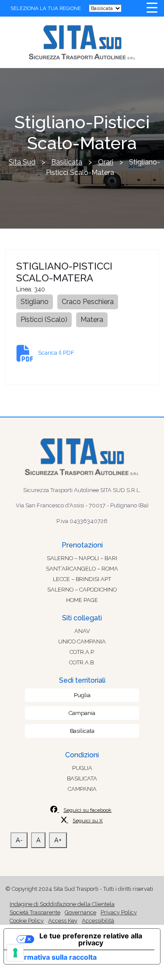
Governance (80, 912)
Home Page (82, 600)
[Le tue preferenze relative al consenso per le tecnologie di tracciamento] (15, 952)
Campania (82, 713)
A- (19, 840)
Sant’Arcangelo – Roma (82, 568)
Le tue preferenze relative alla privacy (90, 939)
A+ (58, 840)
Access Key (62, 920)
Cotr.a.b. (82, 662)
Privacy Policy (119, 912)
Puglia (82, 695)
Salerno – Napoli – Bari (82, 558)
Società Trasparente (35, 912)
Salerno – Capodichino (82, 589)
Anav (82, 631)
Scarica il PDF (56, 352)
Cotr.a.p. (82, 652)
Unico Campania (82, 641)
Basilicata (82, 731)
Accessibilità (98, 920)
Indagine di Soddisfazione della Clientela (62, 904)
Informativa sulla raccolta (54, 957)
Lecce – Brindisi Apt (82, 579)
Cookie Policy (27, 920)
